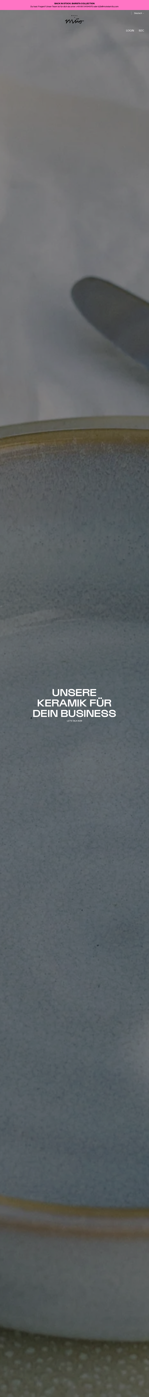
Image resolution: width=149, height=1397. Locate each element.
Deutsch (138, 13)
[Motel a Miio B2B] (74, 19)
